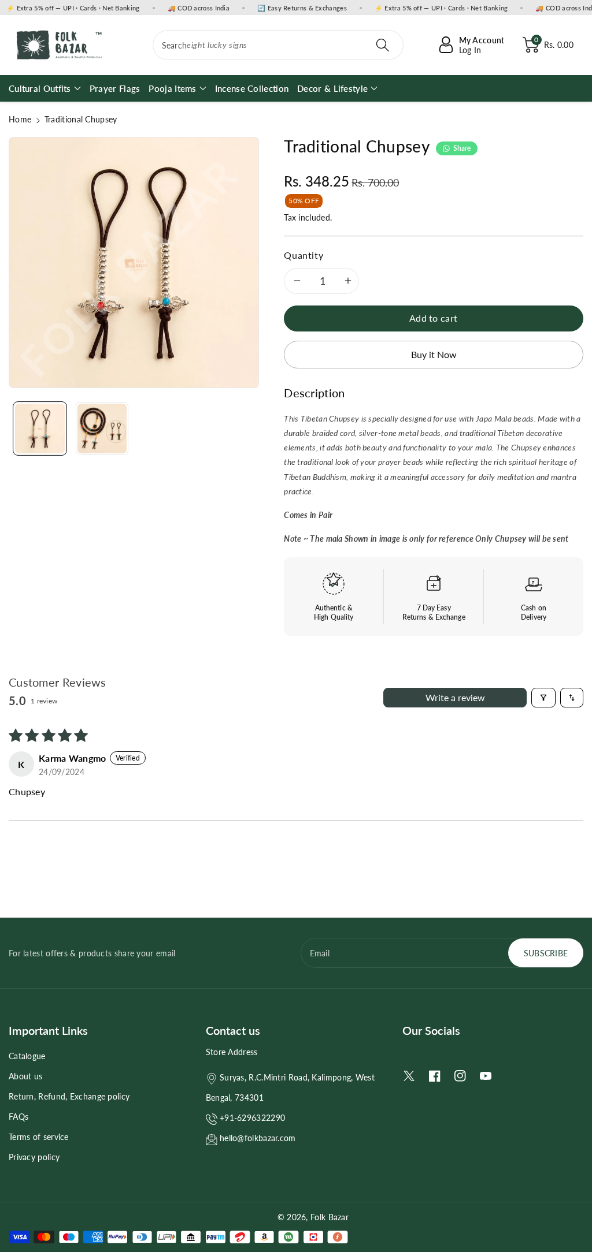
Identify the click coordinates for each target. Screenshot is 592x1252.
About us (25, 1076)
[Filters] (543, 697)
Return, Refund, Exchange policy (69, 1096)
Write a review (455, 697)
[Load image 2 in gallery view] (102, 428)
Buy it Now (434, 354)
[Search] (382, 45)
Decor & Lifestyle (332, 88)
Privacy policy (34, 1157)
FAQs (18, 1116)
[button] (548, 45)
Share (462, 148)
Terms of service (39, 1137)
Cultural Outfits (40, 88)
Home (20, 119)
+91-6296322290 (252, 1118)
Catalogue (27, 1056)
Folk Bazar (329, 1217)
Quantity (303, 254)
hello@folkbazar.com (258, 1138)
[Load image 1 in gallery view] (39, 428)
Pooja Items (172, 88)
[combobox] (278, 45)
